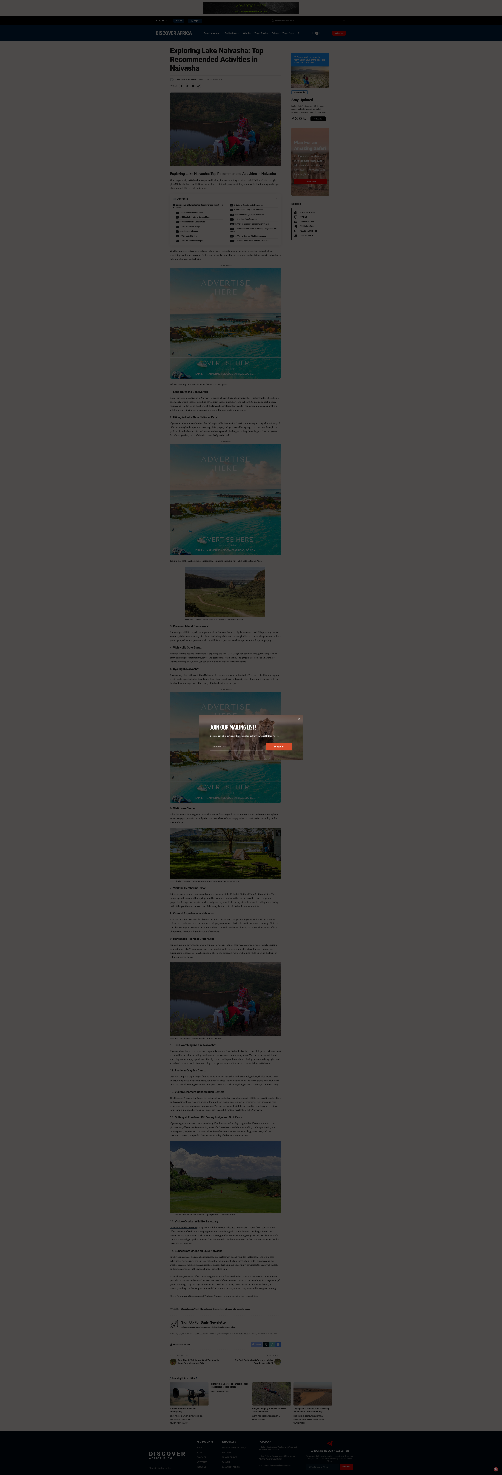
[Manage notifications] (496, 1469)
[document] (251, 737)
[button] (298, 719)
